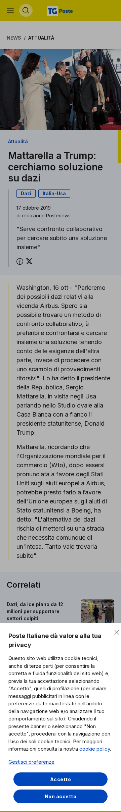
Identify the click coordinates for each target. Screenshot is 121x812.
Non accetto (61, 796)
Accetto (60, 779)
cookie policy (94, 749)
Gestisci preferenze (31, 762)
